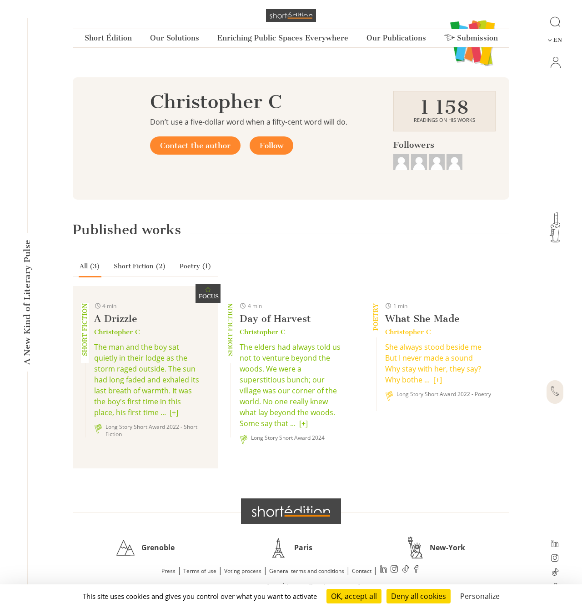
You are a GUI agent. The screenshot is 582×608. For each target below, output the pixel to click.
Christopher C (117, 332)
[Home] (291, 15)
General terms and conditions (306, 571)
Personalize (480, 596)
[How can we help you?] (555, 392)
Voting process (242, 571)
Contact (361, 571)
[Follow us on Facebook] (416, 570)
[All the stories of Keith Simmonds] (402, 161)
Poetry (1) (195, 266)
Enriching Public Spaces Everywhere (282, 38)
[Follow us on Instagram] (555, 559)
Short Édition (108, 38)
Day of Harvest (275, 318)
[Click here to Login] (555, 62)
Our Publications (396, 38)
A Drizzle (115, 318)
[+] (174, 412)
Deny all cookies (418, 596)
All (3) (90, 266)
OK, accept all (354, 596)
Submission (476, 38)
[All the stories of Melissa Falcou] (420, 161)
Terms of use (199, 571)
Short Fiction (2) (140, 266)
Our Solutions (174, 38)
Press (168, 571)
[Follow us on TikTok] (555, 573)
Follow (271, 145)
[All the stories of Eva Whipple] (438, 161)
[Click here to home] (291, 511)
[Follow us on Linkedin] (555, 544)
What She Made (422, 318)
